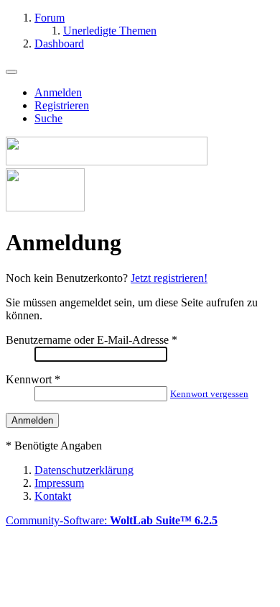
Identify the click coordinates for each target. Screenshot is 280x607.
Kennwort (29, 379)
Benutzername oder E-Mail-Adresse (87, 340)
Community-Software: (112, 520)
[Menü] (11, 72)
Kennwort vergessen (209, 393)
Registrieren (61, 105)
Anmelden (58, 92)
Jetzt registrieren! (169, 278)
